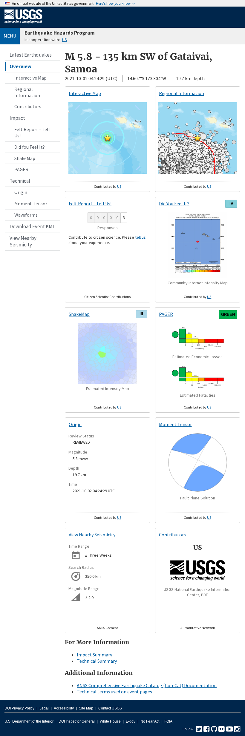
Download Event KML (32, 226)
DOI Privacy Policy (19, 708)
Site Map (86, 708)
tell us (140, 237)
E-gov (130, 721)
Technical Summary (97, 661)
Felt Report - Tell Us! (32, 132)
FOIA (168, 721)
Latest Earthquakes (31, 55)
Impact (17, 118)
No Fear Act (149, 721)
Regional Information (27, 92)
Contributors (27, 106)
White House (110, 721)
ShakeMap (24, 158)
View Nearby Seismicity (23, 241)
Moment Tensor (30, 203)
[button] (107, 138)
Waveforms (26, 215)
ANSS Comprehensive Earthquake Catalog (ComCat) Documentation (147, 685)
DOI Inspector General (77, 721)
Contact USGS (110, 708)
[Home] (23, 24)
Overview (20, 66)
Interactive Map (30, 78)
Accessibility (64, 708)
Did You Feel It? (29, 147)
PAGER (21, 169)
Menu (10, 36)
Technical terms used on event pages (114, 692)
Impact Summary (94, 655)
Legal (44, 708)
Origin (20, 192)
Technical (20, 181)
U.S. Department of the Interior (28, 721)
